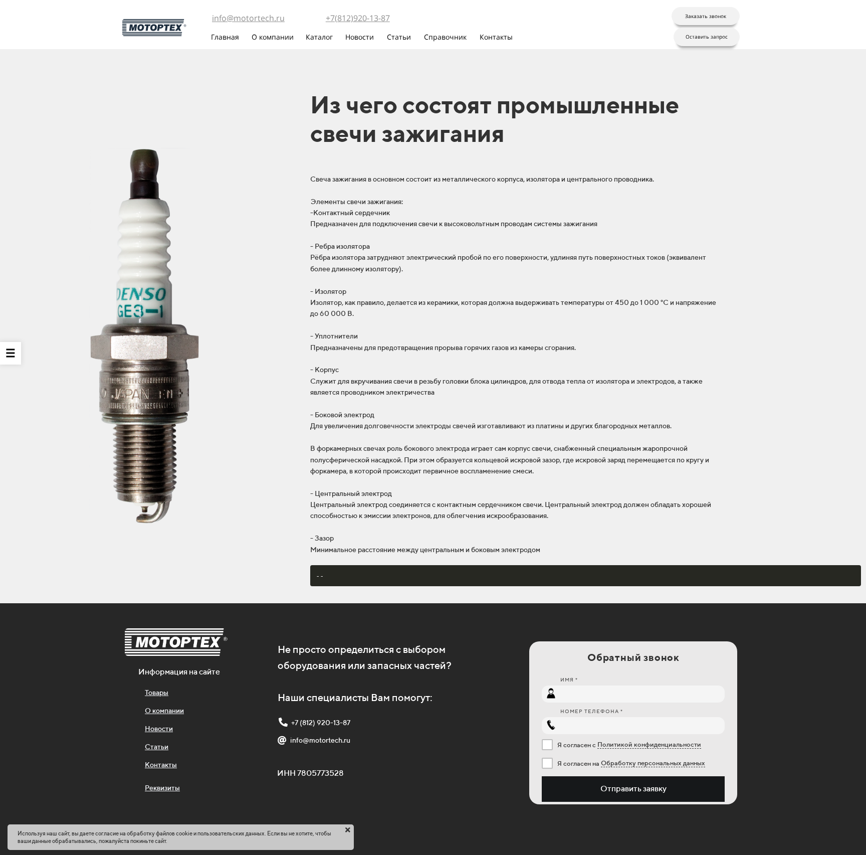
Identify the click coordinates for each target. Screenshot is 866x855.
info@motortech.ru (248, 18)
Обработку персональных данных (653, 763)
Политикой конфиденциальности (649, 744)
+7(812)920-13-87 (358, 18)
